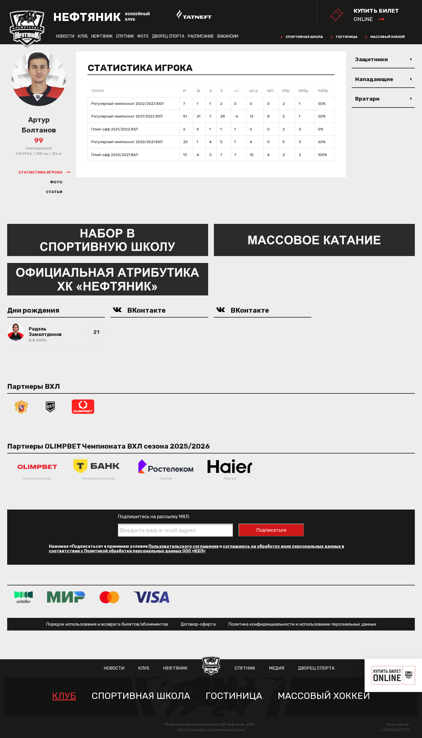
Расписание (201, 36)
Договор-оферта (198, 624)
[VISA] (151, 597)
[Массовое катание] (314, 239)
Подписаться (271, 530)
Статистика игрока (40, 172)
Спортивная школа (304, 37)
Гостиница (346, 37)
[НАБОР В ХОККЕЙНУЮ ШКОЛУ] (107, 239)
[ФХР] (21, 406)
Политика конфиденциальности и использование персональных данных (302, 624)
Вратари (367, 98)
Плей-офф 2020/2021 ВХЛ (114, 155)
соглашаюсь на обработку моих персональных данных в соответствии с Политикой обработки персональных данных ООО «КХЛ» (196, 549)
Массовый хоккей (387, 37)
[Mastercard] (109, 597)
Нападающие (374, 79)
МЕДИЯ (276, 668)
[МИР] (66, 597)
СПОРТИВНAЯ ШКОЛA (141, 696)
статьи (54, 192)
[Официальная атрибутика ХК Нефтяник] (107, 279)
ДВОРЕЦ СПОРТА (168, 36)
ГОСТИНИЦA (234, 696)
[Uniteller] (23, 597)
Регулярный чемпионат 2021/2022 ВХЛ (127, 116)
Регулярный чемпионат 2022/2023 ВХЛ (127, 103)
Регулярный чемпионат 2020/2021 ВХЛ (127, 142)
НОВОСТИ (65, 36)
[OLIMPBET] (83, 406)
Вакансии (227, 36)
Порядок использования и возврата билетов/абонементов (107, 624)
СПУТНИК (125, 36)
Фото (142, 36)
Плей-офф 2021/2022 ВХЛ (114, 129)
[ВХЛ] (50, 406)
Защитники (371, 59)
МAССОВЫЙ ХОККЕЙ (324, 696)
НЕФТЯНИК (102, 36)
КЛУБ (83, 36)
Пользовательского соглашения (183, 546)
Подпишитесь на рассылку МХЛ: (154, 516)
